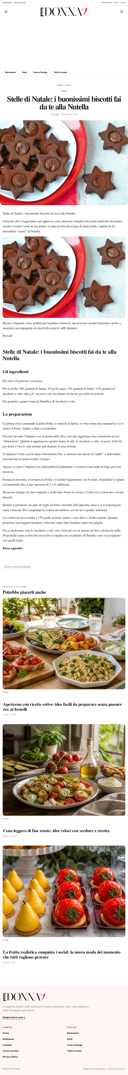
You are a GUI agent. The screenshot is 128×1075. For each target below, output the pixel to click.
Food (24, 72)
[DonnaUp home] (24, 997)
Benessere (10, 72)
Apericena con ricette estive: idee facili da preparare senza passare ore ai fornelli (62, 706)
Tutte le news (60, 72)
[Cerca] (121, 11)
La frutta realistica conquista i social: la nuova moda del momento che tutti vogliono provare (61, 954)
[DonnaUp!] (64, 12)
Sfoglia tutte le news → (14, 1017)
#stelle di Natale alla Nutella (17, 567)
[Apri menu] (6, 11)
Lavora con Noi (11, 1050)
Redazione (8, 1039)
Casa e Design (40, 72)
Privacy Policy (10, 1056)
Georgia (55, 114)
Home (59, 85)
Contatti (7, 1045)
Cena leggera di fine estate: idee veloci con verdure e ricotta (56, 830)
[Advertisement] (64, 43)
